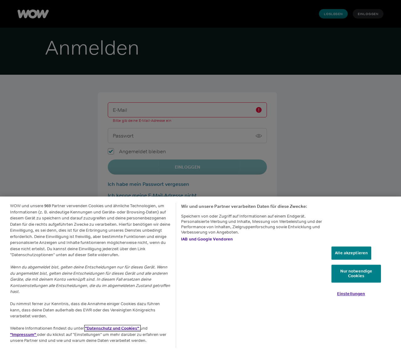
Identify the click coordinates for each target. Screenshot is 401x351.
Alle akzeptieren (351, 253)
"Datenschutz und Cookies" (112, 328)
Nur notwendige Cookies (356, 273)
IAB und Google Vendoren (207, 239)
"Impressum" (23, 334)
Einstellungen (351, 293)
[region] (200, 274)
